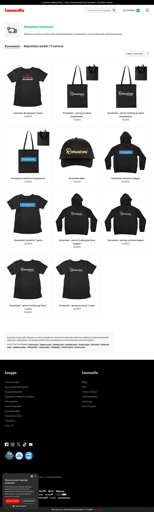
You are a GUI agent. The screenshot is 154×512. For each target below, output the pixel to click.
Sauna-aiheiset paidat (17, 387)
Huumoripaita (67, 347)
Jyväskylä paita (71, 344)
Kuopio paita (84, 344)
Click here (97, 509)
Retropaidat (11, 401)
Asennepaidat (12, 411)
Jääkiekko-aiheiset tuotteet (20, 396)
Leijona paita (44, 347)
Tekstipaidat (32, 347)
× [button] (35, 476)
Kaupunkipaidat (13, 391)
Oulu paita (95, 344)
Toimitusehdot (90, 396)
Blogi (84, 382)
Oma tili (9, 425)
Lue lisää (16, 496)
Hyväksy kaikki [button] (12, 501)
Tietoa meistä (89, 391)
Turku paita (33, 344)
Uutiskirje (87, 401)
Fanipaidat (55, 347)
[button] (20, 506)
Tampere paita (45, 344)
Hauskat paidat (19, 347)
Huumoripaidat (13, 406)
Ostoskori (130, 10)
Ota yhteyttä (89, 406)
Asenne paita (80, 347)
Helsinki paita (58, 344)
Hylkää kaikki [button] (28, 501)
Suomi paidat (12, 382)
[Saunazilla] (14, 10)
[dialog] (20, 491)
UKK (84, 387)
